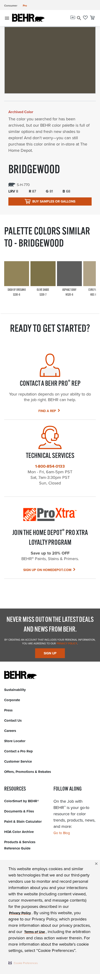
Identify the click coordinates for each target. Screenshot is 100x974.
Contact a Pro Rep (18, 751)
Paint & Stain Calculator (23, 821)
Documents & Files (19, 811)
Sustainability (15, 689)
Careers (10, 730)
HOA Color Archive (19, 831)
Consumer (10, 5)
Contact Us (13, 720)
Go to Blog (61, 832)
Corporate (12, 700)
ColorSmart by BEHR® (21, 801)
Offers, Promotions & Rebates (27, 771)
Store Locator (14, 741)
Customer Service (18, 761)
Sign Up (50, 653)
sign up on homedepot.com (47, 570)
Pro (25, 5)
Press (8, 710)
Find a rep (47, 411)
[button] (23, 963)
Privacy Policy (66, 643)
